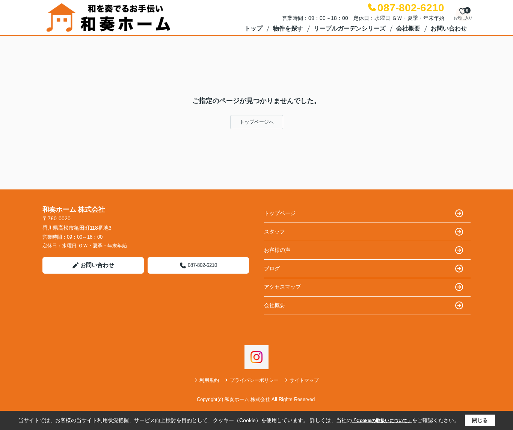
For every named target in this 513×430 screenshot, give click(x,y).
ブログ (272, 268)
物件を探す (288, 28)
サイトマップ (304, 380)
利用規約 (209, 380)
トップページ (280, 213)
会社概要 (408, 28)
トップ (253, 28)
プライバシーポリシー (254, 380)
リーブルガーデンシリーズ (350, 28)
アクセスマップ (282, 287)
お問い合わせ (449, 28)
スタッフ (274, 232)
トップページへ (257, 122)
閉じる (480, 420)
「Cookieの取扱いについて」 (382, 420)
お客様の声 (277, 250)
